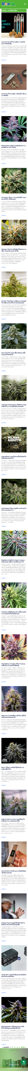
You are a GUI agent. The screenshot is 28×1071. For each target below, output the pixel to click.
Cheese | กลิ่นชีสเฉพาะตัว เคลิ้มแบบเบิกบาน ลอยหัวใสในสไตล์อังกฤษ (13, 613)
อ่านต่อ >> (3, 59)
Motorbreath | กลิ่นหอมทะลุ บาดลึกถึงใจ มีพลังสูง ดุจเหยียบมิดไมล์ (12, 1027)
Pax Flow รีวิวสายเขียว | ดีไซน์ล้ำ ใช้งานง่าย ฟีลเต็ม (13, 95)
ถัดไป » (23, 1047)
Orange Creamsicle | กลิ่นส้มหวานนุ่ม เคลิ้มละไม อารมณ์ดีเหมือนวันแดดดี (13, 405)
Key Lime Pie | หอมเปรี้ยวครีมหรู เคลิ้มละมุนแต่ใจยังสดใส (13, 354)
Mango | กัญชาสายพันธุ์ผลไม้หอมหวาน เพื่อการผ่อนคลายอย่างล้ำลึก (13, 250)
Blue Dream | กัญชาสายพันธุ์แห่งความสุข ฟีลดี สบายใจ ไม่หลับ (13, 146)
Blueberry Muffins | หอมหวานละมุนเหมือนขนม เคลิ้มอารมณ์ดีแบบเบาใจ (13, 561)
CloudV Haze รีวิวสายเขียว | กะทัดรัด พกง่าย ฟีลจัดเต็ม (13, 43)
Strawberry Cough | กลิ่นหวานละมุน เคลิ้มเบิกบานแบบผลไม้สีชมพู (13, 665)
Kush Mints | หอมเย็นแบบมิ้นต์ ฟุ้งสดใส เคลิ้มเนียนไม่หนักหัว (13, 457)
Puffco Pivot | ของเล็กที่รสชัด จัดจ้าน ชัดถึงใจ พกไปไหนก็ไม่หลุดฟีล (13, 924)
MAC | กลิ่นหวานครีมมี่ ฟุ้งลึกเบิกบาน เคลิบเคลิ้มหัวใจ (12, 768)
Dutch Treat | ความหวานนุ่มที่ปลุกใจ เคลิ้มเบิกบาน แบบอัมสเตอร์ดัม (13, 820)
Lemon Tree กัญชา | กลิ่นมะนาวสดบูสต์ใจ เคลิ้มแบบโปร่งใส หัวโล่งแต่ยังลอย (13, 302)
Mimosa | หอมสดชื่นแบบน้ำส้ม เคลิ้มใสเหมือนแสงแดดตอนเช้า (13, 716)
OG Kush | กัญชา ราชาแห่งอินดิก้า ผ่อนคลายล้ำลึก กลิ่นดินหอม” (13, 198)
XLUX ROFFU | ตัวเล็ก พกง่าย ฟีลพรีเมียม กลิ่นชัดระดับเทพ (13, 872)
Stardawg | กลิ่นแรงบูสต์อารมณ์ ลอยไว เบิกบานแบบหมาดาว (13, 509)
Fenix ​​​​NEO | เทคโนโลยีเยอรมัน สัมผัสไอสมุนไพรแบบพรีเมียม (13, 975)
